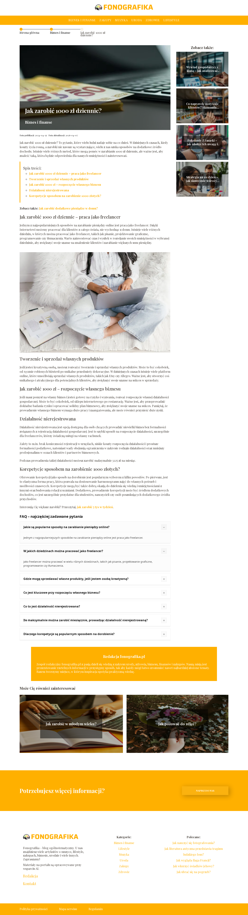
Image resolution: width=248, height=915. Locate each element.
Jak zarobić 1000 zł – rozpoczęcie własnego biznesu (65, 184)
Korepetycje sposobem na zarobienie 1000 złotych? (65, 196)
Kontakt (29, 883)
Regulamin (96, 909)
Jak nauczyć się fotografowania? (193, 843)
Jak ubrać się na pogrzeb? (194, 872)
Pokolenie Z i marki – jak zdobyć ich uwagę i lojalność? (202, 142)
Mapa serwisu (68, 909)
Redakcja (30, 876)
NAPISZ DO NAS (205, 790)
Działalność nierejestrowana (49, 190)
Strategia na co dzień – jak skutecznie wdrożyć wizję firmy (202, 179)
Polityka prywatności (33, 909)
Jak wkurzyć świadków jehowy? (193, 866)
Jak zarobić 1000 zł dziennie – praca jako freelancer (65, 173)
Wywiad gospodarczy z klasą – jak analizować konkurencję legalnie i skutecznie (202, 69)
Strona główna (29, 32)
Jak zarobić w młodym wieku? (71, 723)
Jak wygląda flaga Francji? (193, 860)
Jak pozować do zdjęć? (177, 723)
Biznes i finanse (82, 20)
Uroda (136, 20)
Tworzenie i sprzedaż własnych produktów (59, 179)
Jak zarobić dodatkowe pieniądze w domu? (68, 208)
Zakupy (105, 20)
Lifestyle (171, 20)
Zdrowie (153, 20)
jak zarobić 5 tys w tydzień (95, 507)
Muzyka (121, 20)
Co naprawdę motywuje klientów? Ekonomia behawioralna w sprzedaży (202, 106)
